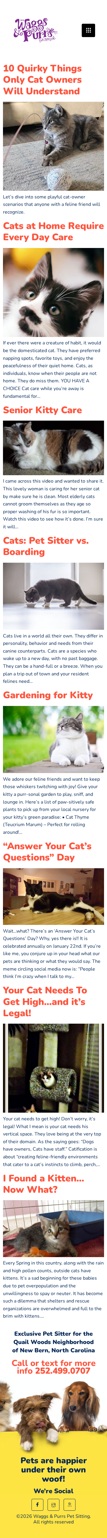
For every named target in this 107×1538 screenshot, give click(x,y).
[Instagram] (53, 1505)
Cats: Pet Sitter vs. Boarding (46, 546)
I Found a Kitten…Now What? (43, 1184)
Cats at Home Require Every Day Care (53, 232)
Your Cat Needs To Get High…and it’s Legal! (45, 1001)
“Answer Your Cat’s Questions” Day (47, 852)
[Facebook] (37, 1505)
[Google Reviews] (69, 1505)
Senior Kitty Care (42, 410)
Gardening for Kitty (48, 695)
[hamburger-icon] (88, 30)
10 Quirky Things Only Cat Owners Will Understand (42, 80)
